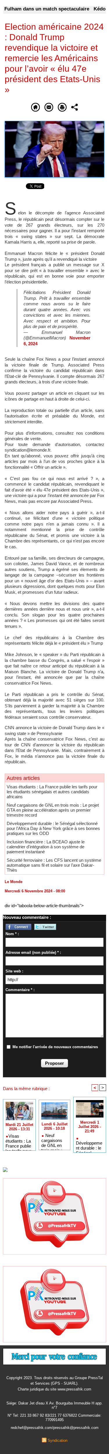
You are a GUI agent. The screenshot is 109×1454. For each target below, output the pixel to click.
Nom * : (12, 934)
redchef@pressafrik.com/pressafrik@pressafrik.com (55, 1427)
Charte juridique (31, 1389)
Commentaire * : (20, 990)
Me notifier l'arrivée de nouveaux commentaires (55, 1047)
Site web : (14, 971)
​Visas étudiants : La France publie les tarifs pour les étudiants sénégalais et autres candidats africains (52, 791)
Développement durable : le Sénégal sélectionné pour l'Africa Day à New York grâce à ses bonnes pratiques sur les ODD (53, 828)
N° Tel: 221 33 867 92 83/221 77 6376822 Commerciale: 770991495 (54, 1417)
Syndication (57, 1440)
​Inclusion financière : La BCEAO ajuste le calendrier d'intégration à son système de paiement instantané (46, 846)
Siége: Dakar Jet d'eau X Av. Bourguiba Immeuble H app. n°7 (54, 1405)
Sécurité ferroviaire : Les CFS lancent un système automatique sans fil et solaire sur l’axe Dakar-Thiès (54, 865)
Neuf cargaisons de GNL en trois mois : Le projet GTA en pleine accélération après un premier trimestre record (53, 810)
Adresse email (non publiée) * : (33, 952)
